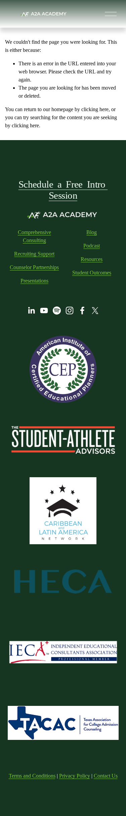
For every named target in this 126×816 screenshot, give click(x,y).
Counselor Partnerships (34, 267)
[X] (95, 310)
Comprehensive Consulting (34, 236)
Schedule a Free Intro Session (63, 190)
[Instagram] (70, 310)
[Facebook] (82, 310)
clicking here (95, 109)
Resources (91, 259)
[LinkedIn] (31, 310)
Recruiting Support (34, 254)
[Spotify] (57, 310)
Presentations (34, 281)
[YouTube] (44, 310)
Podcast (91, 246)
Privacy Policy (74, 776)
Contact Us (106, 776)
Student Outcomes (91, 272)
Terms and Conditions (32, 776)
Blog (91, 232)
